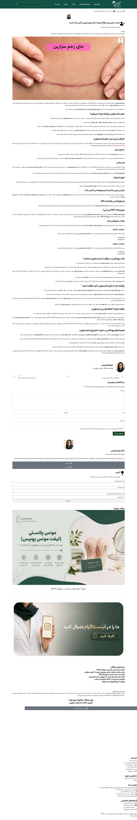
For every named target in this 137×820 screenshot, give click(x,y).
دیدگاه (122, 391)
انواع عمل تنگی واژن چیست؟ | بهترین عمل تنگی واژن (107, 676)
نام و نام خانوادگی (120, 481)
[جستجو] (17, 4)
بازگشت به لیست (68, 376)
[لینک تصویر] (68, 629)
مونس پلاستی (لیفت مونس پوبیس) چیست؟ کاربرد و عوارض (104, 672)
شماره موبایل (121, 487)
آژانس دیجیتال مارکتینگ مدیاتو (122, 816)
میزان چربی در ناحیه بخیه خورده (101, 290)
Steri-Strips (32, 298)
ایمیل (66, 413)
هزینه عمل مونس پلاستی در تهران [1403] (68, 588)
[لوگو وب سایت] (117, 4)
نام (123, 413)
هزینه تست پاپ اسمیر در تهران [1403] (112, 674)
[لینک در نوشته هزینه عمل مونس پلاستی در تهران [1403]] (68, 547)
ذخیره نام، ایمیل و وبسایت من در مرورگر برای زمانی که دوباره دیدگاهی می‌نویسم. (101, 428)
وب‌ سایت (122, 421)
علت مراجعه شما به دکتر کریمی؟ (116, 494)
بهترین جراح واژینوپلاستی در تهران (113, 681)
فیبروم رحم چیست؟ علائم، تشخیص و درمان (110, 679)
